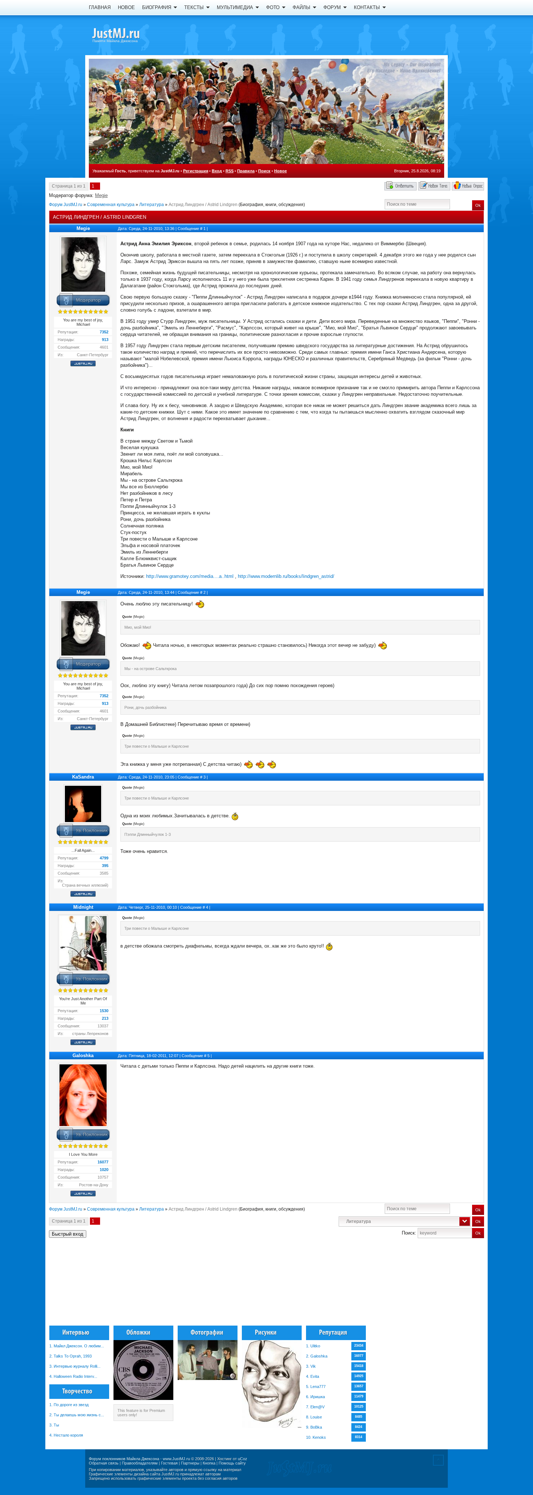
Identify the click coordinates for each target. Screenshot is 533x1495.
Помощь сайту (232, 1463)
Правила (246, 171)
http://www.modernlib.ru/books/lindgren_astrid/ (286, 576)
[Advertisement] (447, 1285)
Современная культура (111, 204)
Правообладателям (140, 1463)
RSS (230, 171)
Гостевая (169, 1463)
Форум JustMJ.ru (65, 204)
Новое (280, 171)
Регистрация (195, 171)
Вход (217, 171)
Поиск (264, 171)
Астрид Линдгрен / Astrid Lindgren (203, 204)
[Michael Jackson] (128, 34)
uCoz (242, 1459)
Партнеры (190, 1463)
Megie (101, 195)
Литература (151, 204)
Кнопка (209, 1463)
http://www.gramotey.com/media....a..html (190, 576)
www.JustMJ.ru (176, 1459)
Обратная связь (104, 1463)
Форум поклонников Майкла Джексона (124, 1459)
